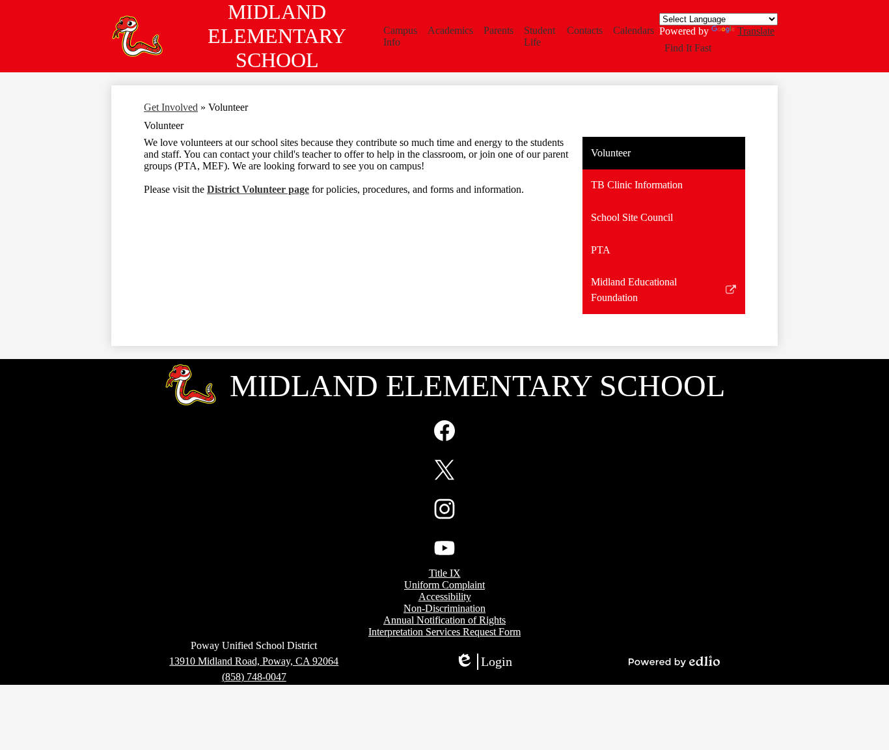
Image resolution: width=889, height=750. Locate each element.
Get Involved (171, 107)
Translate (755, 30)
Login (483, 662)
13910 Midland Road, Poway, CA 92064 (253, 661)
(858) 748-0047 (254, 676)
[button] (400, 36)
